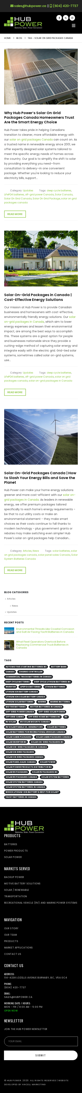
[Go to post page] (9, 630)
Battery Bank (58, 666)
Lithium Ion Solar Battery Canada (25, 696)
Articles (27, 551)
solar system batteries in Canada (25, 787)
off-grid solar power (51, 711)
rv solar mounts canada (35, 721)
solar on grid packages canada (24, 756)
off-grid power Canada (39, 194)
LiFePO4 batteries (14, 194)
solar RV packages (17, 772)
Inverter (11, 686)
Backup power (14, 877)
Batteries (10, 844)
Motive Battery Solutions (22, 883)
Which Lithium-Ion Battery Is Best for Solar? (32, 792)
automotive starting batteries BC (26, 666)
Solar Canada (64, 194)
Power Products (16, 850)
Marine (42, 701)
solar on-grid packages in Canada (50, 380)
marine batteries (60, 701)
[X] (65, 18)
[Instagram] (72, 18)
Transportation (15, 896)
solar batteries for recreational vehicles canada (35, 731)
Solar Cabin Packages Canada (53, 736)
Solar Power (47, 761)
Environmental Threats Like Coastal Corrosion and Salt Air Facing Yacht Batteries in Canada (45, 630)
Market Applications (18, 947)
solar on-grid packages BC (47, 741)
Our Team (10, 934)
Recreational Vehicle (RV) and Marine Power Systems (40, 902)
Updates (28, 190)
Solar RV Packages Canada (21, 777)
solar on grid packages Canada (31, 140)
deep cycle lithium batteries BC (52, 681)
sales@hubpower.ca (30, 6)
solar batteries (61, 551)
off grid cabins (15, 716)
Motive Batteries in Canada (46, 706)
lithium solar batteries (19, 701)
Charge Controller (30, 671)
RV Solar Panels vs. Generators (24, 726)
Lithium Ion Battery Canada (22, 691)
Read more (14, 214)
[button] (73, 25)
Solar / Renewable (16, 890)
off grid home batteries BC (44, 716)
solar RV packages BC (45, 772)
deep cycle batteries (59, 190)
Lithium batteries (55, 686)
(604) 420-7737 (65, 6)
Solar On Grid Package (46, 198)
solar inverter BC (16, 741)
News (36, 551)
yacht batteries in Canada (21, 797)
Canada (10, 671)
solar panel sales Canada (54, 555)
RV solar (11, 721)
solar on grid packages (20, 751)
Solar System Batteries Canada (24, 782)
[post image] (41, 76)
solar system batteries (55, 777)
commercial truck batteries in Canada (29, 676)
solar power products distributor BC (29, 767)
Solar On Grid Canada (18, 198)
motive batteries (16, 706)
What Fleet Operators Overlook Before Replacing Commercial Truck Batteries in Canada (42, 645)
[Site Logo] (23, 23)
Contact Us (12, 954)
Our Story (11, 928)
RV (65, 716)
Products (11, 941)
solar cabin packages (18, 736)
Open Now (11, 1010)
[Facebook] (59, 18)
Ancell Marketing (34, 1084)
